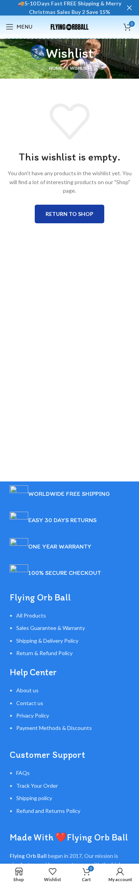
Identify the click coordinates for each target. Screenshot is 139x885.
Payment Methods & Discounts (54, 728)
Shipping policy (34, 798)
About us (27, 690)
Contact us (29, 703)
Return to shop (69, 213)
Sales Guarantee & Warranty (50, 628)
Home (55, 68)
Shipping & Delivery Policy (47, 640)
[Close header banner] (129, 8)
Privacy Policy (32, 715)
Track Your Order (37, 785)
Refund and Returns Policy (48, 810)
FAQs (23, 772)
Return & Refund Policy (44, 653)
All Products (31, 615)
